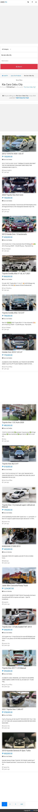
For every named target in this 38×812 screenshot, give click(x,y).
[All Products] (28, 2)
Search (19, 67)
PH (3, 2)
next (22, 804)
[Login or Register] (36, 2)
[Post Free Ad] (32, 2)
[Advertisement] (19, 25)
